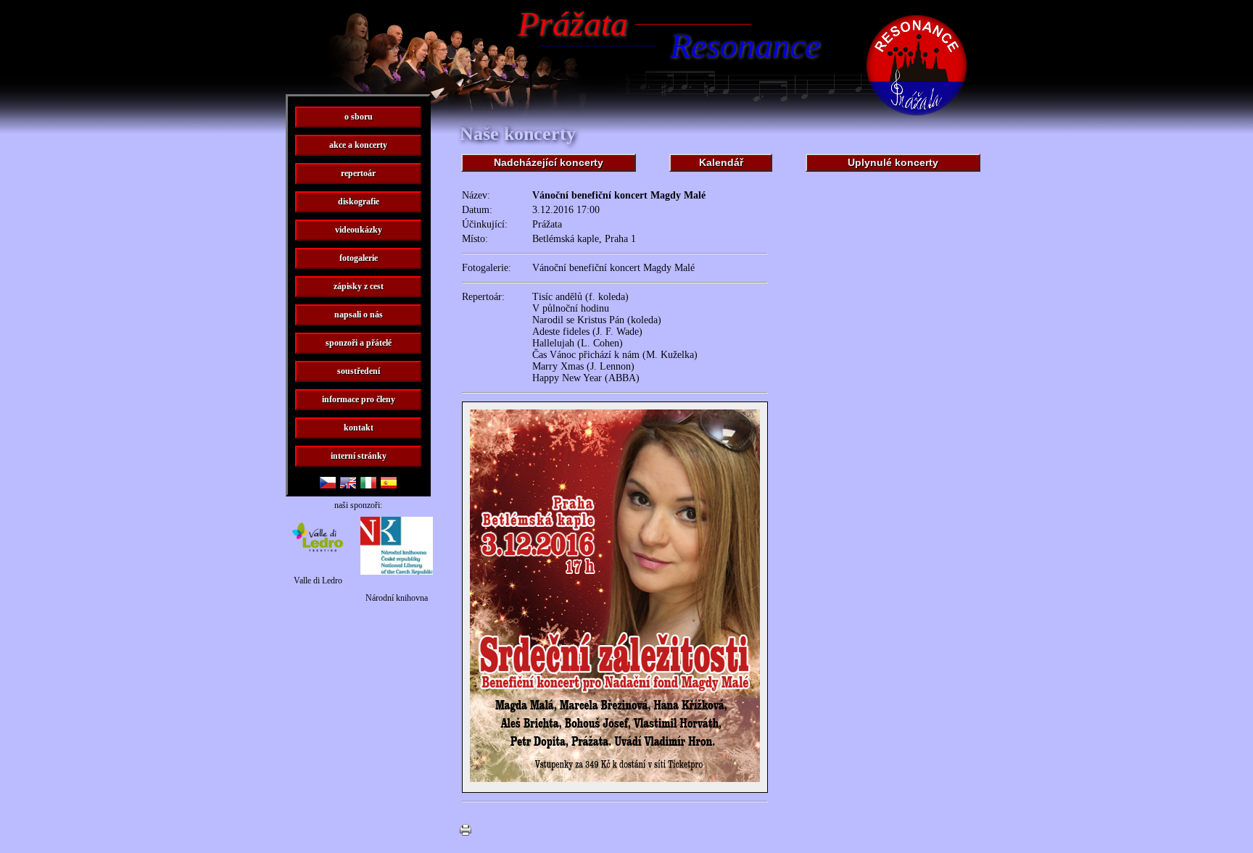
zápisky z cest (359, 286)
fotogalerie (358, 258)
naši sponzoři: (358, 505)
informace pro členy (358, 399)
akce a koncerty (358, 145)
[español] (388, 484)
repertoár (358, 173)
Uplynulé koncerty (893, 162)
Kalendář (721, 162)
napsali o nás (358, 314)
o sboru (358, 117)
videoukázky (358, 230)
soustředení (358, 371)
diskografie (358, 201)
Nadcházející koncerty (548, 162)
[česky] (327, 484)
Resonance (745, 45)
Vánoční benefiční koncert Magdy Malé (613, 267)
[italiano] (368, 484)
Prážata (573, 23)
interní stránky (358, 456)
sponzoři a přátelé (359, 343)
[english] (348, 484)
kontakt (358, 428)
